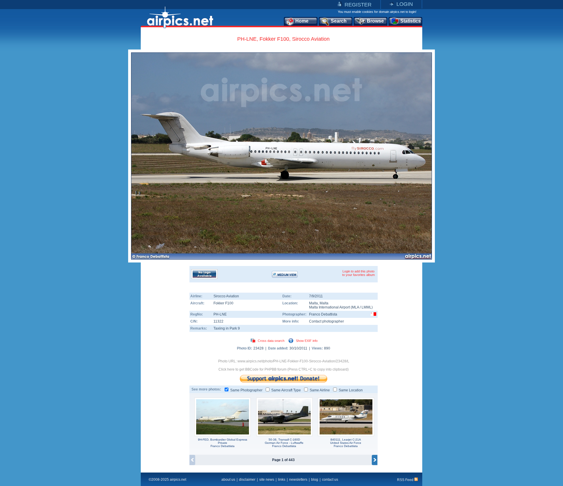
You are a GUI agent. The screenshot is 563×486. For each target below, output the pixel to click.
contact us (330, 480)
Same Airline (320, 390)
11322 (218, 321)
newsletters (298, 480)
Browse (375, 20)
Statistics (410, 20)
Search (339, 20)
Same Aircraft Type (286, 390)
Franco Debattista (323, 314)
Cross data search (271, 340)
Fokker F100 (223, 303)
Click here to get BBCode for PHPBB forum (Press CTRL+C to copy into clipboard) (283, 369)
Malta (313, 303)
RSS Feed (405, 480)
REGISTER (358, 5)
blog (314, 480)
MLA (355, 307)
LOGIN (404, 4)
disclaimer (247, 480)
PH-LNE (220, 314)
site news (266, 480)
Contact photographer (326, 321)
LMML (367, 307)
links (281, 480)
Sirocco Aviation (226, 296)
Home (301, 20)
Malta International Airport (329, 307)
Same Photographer (246, 390)
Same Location (351, 390)
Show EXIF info (307, 340)
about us (228, 480)
